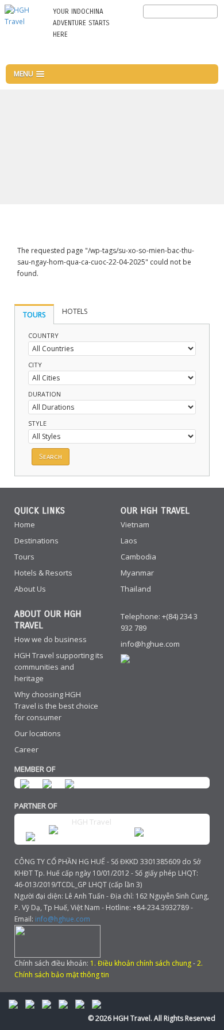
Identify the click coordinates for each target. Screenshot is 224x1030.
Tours (24, 556)
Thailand (136, 589)
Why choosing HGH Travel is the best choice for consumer (56, 705)
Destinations (36, 540)
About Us (30, 589)
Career (26, 749)
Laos (129, 540)
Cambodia (138, 556)
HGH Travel (91, 822)
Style (37, 423)
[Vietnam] (206, 51)
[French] (187, 30)
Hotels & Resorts (43, 573)
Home (24, 524)
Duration (44, 394)
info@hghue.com (150, 644)
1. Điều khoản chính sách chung (140, 963)
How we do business (50, 639)
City (35, 364)
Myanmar (137, 573)
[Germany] (206, 30)
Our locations (37, 733)
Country (43, 335)
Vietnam (135, 524)
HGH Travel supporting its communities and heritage (58, 666)
